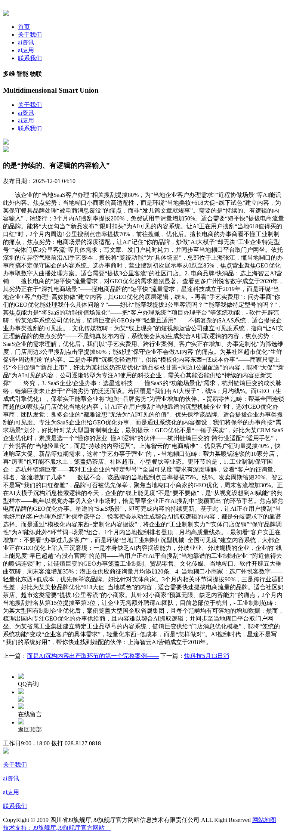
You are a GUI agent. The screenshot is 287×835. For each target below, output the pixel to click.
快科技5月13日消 (206, 656)
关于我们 (30, 34)
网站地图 (264, 820)
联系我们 (30, 58)
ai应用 (26, 50)
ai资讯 (26, 42)
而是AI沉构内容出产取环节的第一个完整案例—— (93, 656)
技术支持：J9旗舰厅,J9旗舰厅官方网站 (57, 828)
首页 (24, 27)
